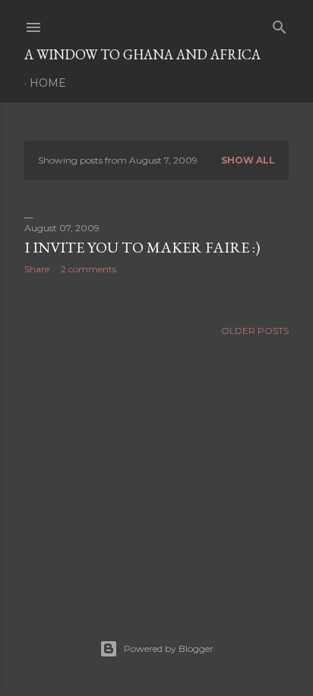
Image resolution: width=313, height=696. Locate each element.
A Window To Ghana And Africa (142, 54)
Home (48, 83)
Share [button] (36, 269)
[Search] (279, 24)
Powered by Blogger (168, 648)
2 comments (88, 269)
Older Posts (255, 330)
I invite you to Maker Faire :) (142, 247)
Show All (248, 160)
